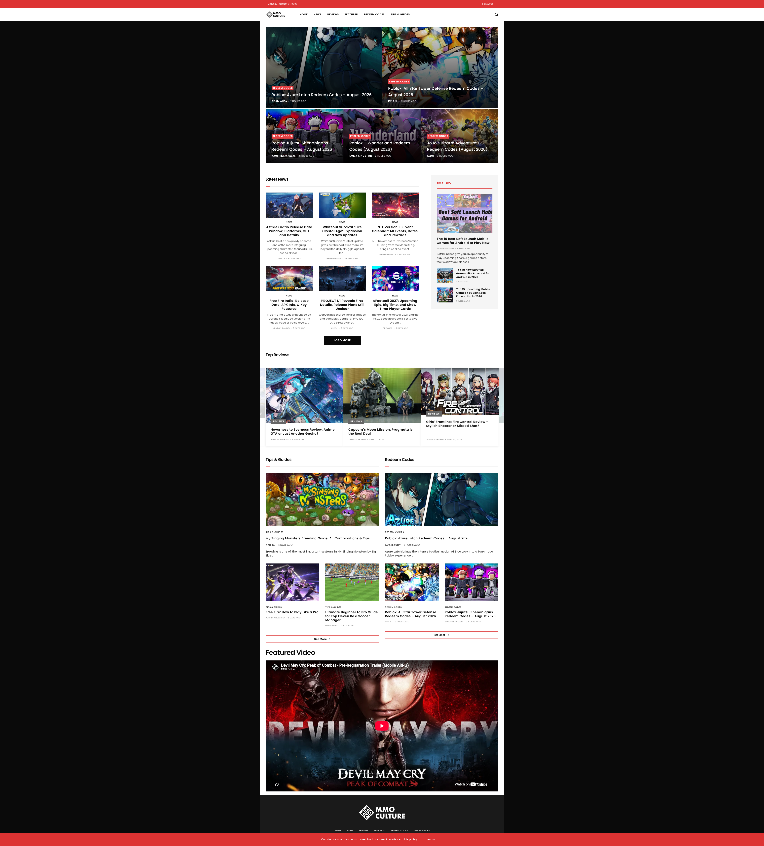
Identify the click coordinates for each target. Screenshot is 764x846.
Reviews (333, 14)
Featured (351, 14)
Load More (342, 340)
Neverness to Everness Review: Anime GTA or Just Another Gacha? (303, 431)
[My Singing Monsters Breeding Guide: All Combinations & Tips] (322, 499)
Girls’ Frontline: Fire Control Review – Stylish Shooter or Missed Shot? (457, 424)
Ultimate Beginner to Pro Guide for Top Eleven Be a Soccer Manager (351, 616)
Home (304, 14)
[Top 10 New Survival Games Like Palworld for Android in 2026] (445, 275)
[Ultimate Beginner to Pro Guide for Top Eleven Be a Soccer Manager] (352, 582)
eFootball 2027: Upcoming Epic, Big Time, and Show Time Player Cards (395, 304)
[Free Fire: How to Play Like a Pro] (292, 582)
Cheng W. (388, 328)
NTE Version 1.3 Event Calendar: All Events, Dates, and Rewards (395, 231)
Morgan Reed (386, 254)
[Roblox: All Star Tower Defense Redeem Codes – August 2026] (440, 67)
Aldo (430, 155)
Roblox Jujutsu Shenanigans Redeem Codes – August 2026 (470, 614)
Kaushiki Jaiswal (283, 155)
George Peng (333, 258)
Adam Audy (279, 101)
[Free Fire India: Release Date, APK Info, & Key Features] (289, 278)
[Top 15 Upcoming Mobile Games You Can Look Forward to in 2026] (445, 295)
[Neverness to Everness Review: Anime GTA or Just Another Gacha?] (304, 395)
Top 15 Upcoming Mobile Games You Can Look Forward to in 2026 (473, 292)
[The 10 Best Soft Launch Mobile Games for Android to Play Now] (464, 213)
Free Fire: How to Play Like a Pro (292, 612)
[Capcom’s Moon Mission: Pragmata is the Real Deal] (382, 395)
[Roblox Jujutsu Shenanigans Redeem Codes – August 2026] (471, 582)
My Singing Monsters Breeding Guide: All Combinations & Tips (318, 538)
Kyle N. (393, 101)
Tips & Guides (400, 14)
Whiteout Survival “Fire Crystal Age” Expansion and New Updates (342, 231)
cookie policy (408, 839)
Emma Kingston (360, 155)
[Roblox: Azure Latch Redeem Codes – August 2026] (324, 67)
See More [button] (320, 639)
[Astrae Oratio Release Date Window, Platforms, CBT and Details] (289, 205)
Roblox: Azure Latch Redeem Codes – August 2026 (322, 95)
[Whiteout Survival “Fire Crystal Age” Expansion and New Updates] (342, 205)
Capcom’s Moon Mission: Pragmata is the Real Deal (380, 431)
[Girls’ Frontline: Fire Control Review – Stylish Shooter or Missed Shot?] (460, 391)
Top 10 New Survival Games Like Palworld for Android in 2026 (473, 273)
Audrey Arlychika (275, 617)
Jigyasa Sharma (280, 439)
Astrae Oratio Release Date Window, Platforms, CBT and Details (289, 231)
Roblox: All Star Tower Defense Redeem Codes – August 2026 (410, 614)
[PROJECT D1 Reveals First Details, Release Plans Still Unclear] (342, 278)
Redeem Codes (374, 14)
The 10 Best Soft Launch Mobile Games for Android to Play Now (463, 241)
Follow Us (487, 4)
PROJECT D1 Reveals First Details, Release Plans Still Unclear (342, 304)
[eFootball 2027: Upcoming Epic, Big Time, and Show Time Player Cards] (395, 278)
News (317, 14)
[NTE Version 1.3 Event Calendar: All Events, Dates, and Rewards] (395, 205)
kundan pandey (281, 328)
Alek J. (334, 328)
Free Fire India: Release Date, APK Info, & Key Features (289, 304)
